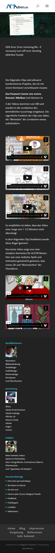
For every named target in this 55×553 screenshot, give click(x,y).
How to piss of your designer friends (24, 494)
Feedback (12, 498)
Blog (22, 528)
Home (11, 528)
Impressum (36, 528)
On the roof (13, 489)
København (13, 511)
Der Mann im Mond (16, 485)
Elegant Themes (28, 544)
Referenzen (34, 532)
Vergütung (16, 532)
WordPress (27, 548)
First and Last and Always (19, 481)
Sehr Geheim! (26, 536)
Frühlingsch (13, 502)
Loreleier (12, 507)
